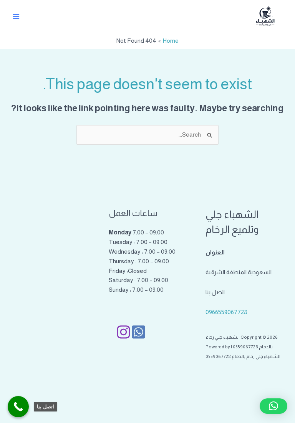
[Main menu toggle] (16, 16)
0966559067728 (226, 312)
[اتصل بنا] (18, 406)
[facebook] (138, 331)
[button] (273, 406)
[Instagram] (123, 331)
